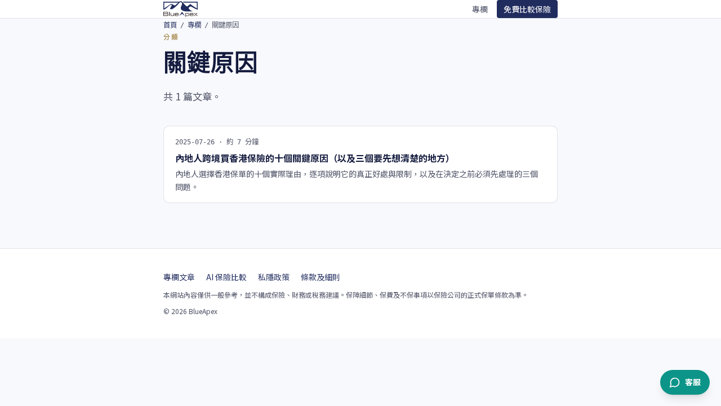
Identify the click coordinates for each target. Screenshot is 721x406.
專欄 (480, 9)
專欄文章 (179, 277)
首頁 (170, 25)
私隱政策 (274, 277)
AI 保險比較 (226, 277)
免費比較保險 (527, 9)
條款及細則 (320, 277)
